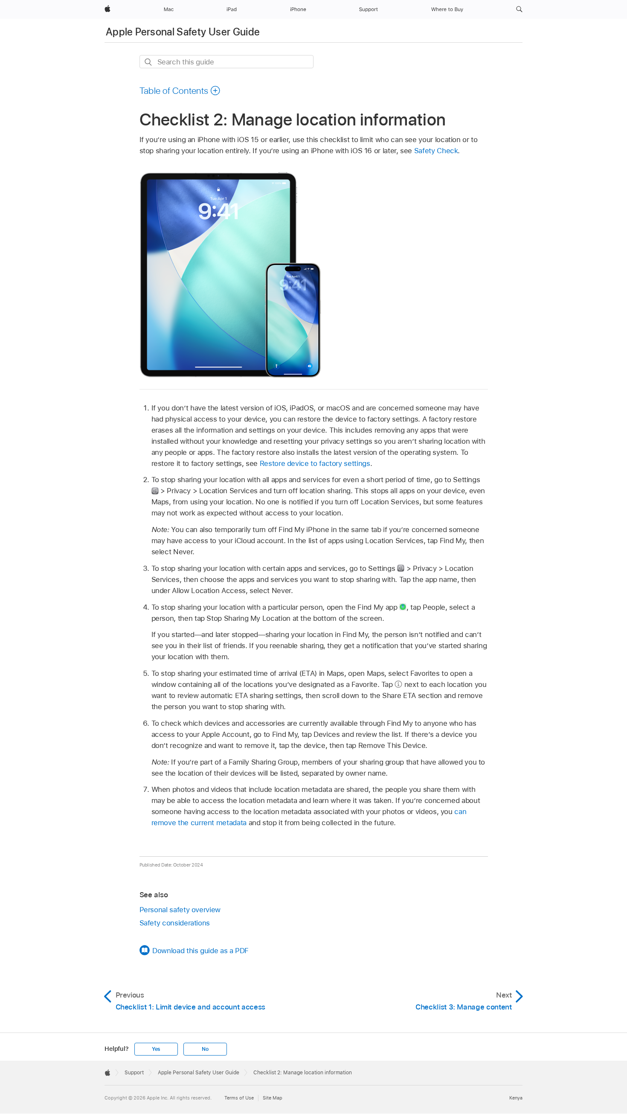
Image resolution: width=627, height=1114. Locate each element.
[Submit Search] (148, 62)
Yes (156, 1049)
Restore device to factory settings (315, 463)
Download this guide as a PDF (200, 950)
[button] (519, 9)
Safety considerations (174, 923)
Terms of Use (239, 1098)
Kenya (515, 1098)
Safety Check (436, 150)
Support (134, 1073)
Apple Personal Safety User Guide (183, 32)
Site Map (272, 1098)
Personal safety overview (180, 909)
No (205, 1049)
